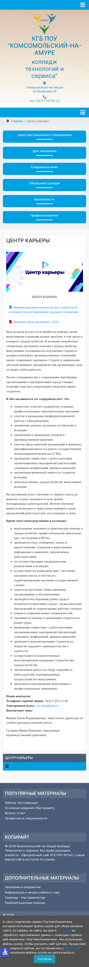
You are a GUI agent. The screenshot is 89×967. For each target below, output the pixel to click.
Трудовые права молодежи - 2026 (36, 322)
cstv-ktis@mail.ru (47, 705)
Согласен (44, 959)
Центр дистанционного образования (45, 135)
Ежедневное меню (44, 167)
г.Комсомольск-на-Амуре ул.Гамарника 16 (44, 89)
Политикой (73, 948)
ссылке (49, 859)
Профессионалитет (44, 215)
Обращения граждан (44, 183)
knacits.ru (12, 855)
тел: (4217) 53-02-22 (44, 100)
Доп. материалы (45, 151)
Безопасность (44, 199)
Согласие (64, 930)
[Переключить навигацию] (7, 766)
